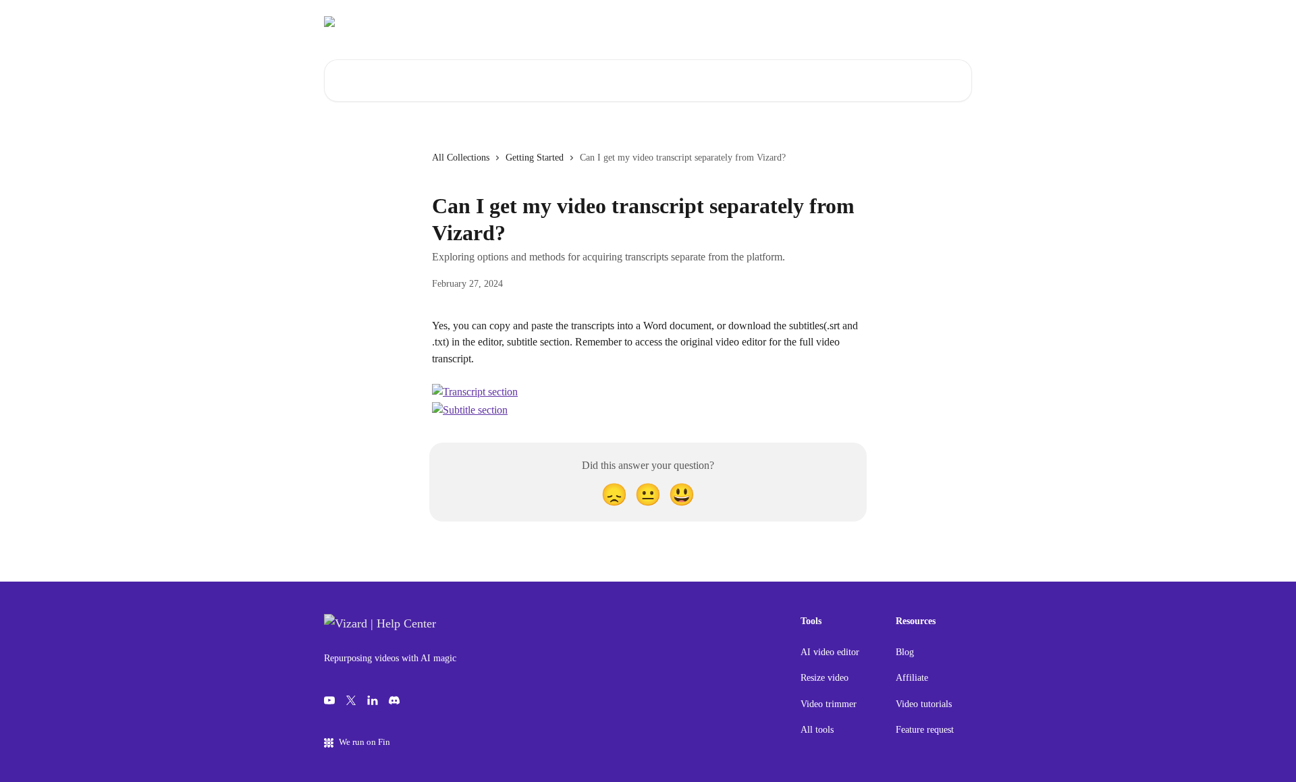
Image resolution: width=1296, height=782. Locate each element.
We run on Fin (364, 742)
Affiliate (912, 678)
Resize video (824, 678)
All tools (817, 730)
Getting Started (535, 157)
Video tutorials (924, 704)
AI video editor (830, 652)
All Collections (460, 157)
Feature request (925, 730)
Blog (905, 652)
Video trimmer (829, 704)
